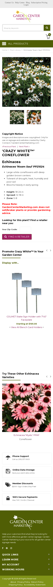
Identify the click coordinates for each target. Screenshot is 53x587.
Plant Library (15, 50)
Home (4, 50)
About (13, 582)
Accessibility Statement (35, 584)
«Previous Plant (9, 146)
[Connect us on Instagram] (12, 548)
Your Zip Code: (9, 229)
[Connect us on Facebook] (3, 548)
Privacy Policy (23, 582)
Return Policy (37, 582)
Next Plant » (24, 146)
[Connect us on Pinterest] (7, 548)
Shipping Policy (15, 584)
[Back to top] (50, 582)
